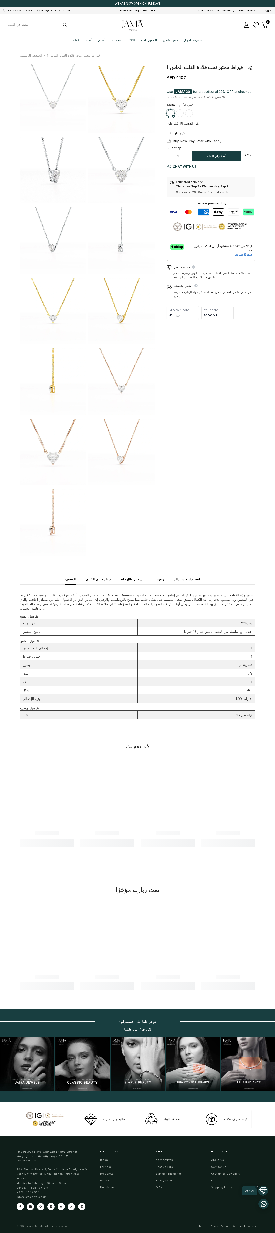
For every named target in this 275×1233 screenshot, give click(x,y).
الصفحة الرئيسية (31, 55)
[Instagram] (30, 1206)
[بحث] (36, 24)
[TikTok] (51, 1206)
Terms (202, 1226)
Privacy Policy (219, 1226)
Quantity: (174, 148)
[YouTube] (61, 1206)
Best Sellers (164, 1166)
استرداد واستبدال (187, 579)
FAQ (214, 1180)
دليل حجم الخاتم (98, 579)
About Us (217, 1159)
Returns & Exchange (245, 1226)
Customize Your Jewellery (216, 10)
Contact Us (218, 1166)
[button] (255, 1191)
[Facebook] (20, 1206)
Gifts (159, 1187)
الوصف (70, 579)
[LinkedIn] (81, 1206)
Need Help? (247, 10)
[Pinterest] (40, 1206)
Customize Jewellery (226, 1173)
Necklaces (107, 1187)
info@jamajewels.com (56, 10)
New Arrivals (165, 1159)
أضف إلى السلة (216, 156)
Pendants (106, 1180)
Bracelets (107, 1173)
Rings (104, 1159)
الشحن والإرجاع (133, 579)
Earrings (106, 1166)
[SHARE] (248, 67)
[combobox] (31, 24)
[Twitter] (71, 1206)
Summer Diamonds (169, 1173)
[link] (47, 833)
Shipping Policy (222, 1187)
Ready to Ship (165, 1180)
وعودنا (159, 579)
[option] (137, 3)
